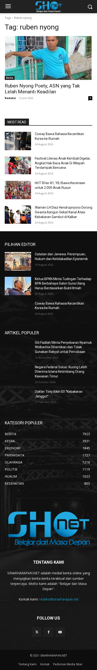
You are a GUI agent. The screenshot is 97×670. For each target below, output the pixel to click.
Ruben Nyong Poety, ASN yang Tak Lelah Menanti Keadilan (42, 89)
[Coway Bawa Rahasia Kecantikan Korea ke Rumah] (18, 141)
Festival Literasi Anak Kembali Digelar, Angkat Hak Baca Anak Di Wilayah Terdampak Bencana (62, 163)
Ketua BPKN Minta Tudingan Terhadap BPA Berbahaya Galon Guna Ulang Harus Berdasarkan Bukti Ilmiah (63, 283)
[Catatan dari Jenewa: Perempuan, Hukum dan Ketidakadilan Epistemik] (18, 261)
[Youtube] (60, 632)
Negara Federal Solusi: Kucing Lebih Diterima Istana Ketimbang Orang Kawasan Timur (61, 371)
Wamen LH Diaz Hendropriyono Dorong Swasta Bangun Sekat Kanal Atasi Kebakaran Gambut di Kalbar (63, 212)
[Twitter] (36, 632)
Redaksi (10, 98)
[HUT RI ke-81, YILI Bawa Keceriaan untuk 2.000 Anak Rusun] (18, 190)
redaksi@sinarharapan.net (59, 599)
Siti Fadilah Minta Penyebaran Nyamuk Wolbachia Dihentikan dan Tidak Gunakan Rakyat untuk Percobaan (63, 347)
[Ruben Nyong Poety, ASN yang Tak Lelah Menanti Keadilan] (48, 58)
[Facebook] (48, 632)
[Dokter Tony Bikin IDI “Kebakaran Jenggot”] (18, 398)
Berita (9, 77)
